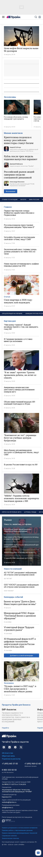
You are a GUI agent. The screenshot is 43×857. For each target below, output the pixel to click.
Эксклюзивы (10, 97)
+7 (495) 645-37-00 (10, 764)
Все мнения (10, 191)
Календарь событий (13, 597)
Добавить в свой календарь (21, 655)
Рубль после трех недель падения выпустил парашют (20, 158)
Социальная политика (9, 836)
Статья (7, 297)
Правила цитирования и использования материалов (19, 828)
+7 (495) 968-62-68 (32, 765)
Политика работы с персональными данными (17, 830)
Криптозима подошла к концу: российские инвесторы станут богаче (19, 140)
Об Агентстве (7, 753)
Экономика (9, 683)
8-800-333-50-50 (9, 771)
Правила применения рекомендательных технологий (19, 833)
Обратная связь (8, 756)
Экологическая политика (10, 838)
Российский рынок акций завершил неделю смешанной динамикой (19, 174)
